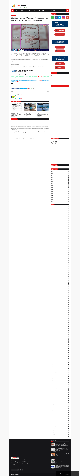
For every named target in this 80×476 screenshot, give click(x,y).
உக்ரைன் (60, 276)
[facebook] (64, 1)
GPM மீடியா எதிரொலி (60, 220)
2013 (60, 197)
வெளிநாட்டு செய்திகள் (60, 422)
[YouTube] (21, 98)
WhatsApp (60, 248)
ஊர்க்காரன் (21, 94)
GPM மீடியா (60, 218)
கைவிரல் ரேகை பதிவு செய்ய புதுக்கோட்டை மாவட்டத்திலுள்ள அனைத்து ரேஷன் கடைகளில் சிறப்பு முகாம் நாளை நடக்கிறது (62, 444)
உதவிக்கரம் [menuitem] (34, 10)
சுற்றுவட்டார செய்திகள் (60, 338)
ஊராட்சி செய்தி (60, 286)
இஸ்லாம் (60, 274)
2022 (60, 179)
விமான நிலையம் (60, 412)
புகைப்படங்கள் (60, 368)
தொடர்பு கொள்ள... (18, 0)
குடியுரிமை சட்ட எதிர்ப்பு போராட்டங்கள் (60, 318)
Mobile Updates (60, 228)
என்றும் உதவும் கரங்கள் (60, 288)
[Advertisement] (60, 95)
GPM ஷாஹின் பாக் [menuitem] (49, 10)
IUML (60, 224)
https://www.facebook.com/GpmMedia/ (24, 70)
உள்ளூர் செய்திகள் (60, 282)
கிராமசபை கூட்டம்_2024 (60, 314)
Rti (60, 232)
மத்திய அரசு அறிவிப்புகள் (60, 376)
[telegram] (14, 470)
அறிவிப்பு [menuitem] (21, 10)
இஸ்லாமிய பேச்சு (60, 272)
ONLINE (60, 230)
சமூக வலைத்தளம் (60, 332)
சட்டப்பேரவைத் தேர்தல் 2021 (60, 326)
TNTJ (60, 244)
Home (12, 13)
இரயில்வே (60, 270)
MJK (60, 226)
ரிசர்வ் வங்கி (60, 400)
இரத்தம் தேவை (60, 268)
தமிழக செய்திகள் (60, 340)
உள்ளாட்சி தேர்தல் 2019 (60, 280)
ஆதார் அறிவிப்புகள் (60, 264)
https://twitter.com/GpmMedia (21, 71)
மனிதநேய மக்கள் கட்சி (60, 382)
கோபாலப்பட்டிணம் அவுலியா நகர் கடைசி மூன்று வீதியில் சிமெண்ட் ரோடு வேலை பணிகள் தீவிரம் (30, 113)
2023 (60, 177)
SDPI (60, 234)
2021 (60, 181)
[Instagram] (20, 98)
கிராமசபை (60, 302)
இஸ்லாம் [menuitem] (54, 10)
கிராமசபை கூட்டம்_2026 (60, 316)
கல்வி (60, 294)
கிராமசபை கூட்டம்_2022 (60, 310)
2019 (60, 185)
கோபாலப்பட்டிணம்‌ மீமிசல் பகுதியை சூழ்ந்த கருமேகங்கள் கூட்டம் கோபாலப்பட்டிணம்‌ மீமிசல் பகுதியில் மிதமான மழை (42, 113)
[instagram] (67, 1)
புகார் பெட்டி (60, 366)
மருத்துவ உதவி (60, 378)
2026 (60, 171)
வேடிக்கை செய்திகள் (60, 426)
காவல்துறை (60, 300)
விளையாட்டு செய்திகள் (60, 420)
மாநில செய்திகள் (60, 386)
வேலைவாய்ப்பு (60, 428)
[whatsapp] (52, 17)
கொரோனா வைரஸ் (60, 324)
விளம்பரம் (60, 418)
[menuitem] (12, 10)
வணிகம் (60, 404)
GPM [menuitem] (43, 10)
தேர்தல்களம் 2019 (60, 352)
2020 (60, 183)
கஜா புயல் (60, 298)
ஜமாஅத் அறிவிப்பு (60, 432)
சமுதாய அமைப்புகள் (60, 330)
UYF (60, 246)
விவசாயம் (60, 414)
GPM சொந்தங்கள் (60, 212)
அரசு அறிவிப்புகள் (60, 254)
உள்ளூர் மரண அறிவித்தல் (60, 284)
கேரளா (60, 320)
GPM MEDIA (17, 474)
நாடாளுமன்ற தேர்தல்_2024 (60, 354)
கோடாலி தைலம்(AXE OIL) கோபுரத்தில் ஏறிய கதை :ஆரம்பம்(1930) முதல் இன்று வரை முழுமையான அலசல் (62, 461)
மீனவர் (60, 392)
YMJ (60, 250)
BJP (60, 206)
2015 (60, 193)
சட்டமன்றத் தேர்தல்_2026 (60, 328)
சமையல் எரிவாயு (60, 334)
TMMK (60, 242)
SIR (60, 236)
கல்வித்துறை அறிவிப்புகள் (60, 296)
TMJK (60, 240)
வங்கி (60, 402)
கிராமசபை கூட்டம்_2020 (60, 306)
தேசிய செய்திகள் (60, 348)
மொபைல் (60, 396)
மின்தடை (60, 390)
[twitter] (65, 1)
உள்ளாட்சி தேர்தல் (15, 13)
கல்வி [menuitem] (40, 10)
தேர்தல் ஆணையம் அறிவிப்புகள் (60, 350)
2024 (60, 175)
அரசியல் (60, 252)
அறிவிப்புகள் (60, 262)
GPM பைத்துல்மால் (60, 214)
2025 (60, 173)
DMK (60, 210)
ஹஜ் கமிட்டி (60, 436)
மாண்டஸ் (60, 384)
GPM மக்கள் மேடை (60, 216)
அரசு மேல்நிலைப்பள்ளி (60, 256)
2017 (60, 189)
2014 (60, 195)
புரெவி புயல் (60, 370)
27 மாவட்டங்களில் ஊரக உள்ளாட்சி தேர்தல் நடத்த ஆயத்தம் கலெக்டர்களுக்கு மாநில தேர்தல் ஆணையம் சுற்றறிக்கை (16, 113)
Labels (52, 204)
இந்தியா (60, 266)
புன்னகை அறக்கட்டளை (60, 372)
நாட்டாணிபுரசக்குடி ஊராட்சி (60, 356)
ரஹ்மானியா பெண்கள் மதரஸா (60, 398)
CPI (60, 208)
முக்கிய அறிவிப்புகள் (60, 394)
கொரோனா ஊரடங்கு (60, 322)
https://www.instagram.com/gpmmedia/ (25, 72)
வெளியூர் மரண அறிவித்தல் (60, 424)
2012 (60, 199)
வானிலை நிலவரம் (60, 408)
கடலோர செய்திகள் (60, 290)
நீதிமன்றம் (60, 362)
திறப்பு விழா (60, 346)
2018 (60, 187)
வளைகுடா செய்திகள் (60, 406)
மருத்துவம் (60, 380)
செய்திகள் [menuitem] (16, 10)
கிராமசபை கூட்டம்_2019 (60, 304)
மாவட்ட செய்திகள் (60, 388)
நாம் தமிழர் (60, 358)
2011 (60, 201)
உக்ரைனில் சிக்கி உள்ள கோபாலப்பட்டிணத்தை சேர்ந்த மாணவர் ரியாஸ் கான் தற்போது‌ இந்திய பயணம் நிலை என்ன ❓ (62, 466)
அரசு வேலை (60, 258)
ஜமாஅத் (60, 430)
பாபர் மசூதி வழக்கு (60, 364)
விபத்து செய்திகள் (60, 410)
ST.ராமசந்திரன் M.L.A (60, 238)
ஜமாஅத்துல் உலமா (60, 434)
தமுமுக (60, 342)
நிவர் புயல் (60, 360)
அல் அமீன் (60, 260)
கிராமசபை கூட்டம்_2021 (60, 308)
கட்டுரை (60, 292)
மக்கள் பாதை (60, 374)
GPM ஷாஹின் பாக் (60, 222)
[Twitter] (19, 98)
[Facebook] (17, 98)
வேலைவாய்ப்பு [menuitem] (28, 10)
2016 (60, 191)
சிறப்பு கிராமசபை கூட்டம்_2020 (60, 336)
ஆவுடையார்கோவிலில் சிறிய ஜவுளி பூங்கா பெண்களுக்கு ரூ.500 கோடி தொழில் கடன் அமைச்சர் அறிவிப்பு (62, 449)
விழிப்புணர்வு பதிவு (60, 416)
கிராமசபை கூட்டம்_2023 (60, 312)
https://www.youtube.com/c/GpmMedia (22, 74)
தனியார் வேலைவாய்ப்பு (60, 344)
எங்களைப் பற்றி (13, 0)
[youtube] (68, 1)
